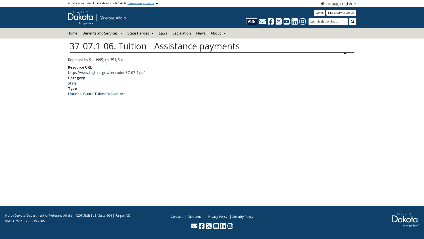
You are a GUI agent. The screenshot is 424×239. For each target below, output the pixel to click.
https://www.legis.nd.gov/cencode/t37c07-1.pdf (106, 72)
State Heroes (138, 33)
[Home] (97, 17)
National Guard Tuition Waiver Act (96, 93)
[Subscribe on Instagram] (302, 21)
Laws (163, 33)
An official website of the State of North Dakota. (111, 3)
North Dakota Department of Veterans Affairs (38, 215)
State (72, 83)
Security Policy (242, 216)
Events (320, 13)
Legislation (181, 33)
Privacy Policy (217, 216)
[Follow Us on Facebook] (271, 21)
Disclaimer (195, 216)
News (200, 33)
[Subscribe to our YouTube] (287, 21)
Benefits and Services (100, 33)
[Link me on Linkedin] (295, 21)
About (216, 33)
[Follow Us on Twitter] (279, 21)
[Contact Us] (262, 21)
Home (72, 33)
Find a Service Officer (341, 13)
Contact (177, 216)
